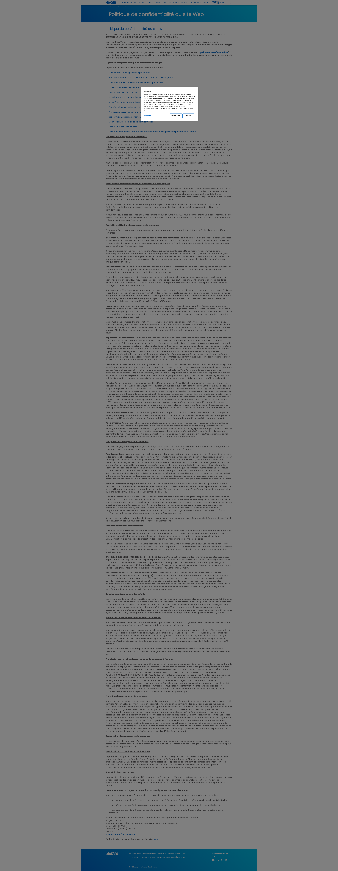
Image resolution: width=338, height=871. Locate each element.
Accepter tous (176, 115)
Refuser (188, 115)
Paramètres (147, 115)
